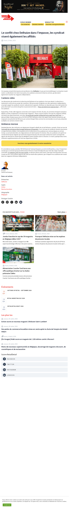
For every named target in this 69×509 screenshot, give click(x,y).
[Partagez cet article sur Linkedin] (16, 202)
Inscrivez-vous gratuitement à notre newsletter (34, 143)
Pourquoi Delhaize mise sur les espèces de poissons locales (50, 237)
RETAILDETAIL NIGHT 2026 (15, 306)
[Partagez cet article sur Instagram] (7, 202)
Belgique (4, 195)
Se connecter (25, 24)
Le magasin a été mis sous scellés (18, 152)
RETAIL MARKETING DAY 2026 (16, 298)
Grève (3, 187)
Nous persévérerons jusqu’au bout (48, 107)
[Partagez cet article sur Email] (20, 202)
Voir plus (61, 212)
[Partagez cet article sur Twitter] (11, 202)
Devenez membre (37, 24)
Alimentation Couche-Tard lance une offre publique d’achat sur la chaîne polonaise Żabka (17, 270)
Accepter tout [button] (7, 505)
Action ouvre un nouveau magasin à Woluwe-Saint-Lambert (24, 321)
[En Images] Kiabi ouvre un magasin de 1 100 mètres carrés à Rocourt (27, 339)
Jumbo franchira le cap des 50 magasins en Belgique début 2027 (18, 237)
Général (6, 319)
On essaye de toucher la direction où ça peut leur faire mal (43, 115)
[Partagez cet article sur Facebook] (2, 202)
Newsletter (49, 22)
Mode (5, 336)
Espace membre (25, 22)
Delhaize (4, 182)
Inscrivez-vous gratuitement (55, 24)
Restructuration (6, 189)
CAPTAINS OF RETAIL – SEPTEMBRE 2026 (19, 290)
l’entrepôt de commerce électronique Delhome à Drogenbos (19, 129)
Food (5, 40)
